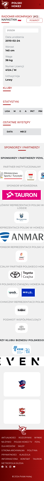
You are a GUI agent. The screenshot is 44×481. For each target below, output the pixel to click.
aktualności (8, 438)
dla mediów (8, 446)
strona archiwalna (12, 450)
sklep (21, 446)
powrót (34, 20)
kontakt (25, 459)
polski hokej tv (23, 442)
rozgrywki (25, 438)
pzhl (37, 442)
